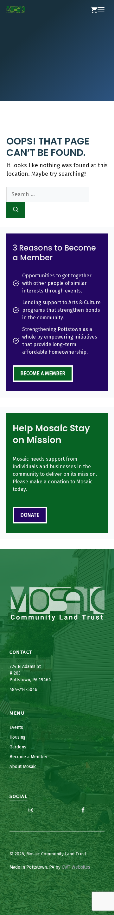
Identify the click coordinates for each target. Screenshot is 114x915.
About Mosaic (23, 766)
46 (34, 689)
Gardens (18, 747)
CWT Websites (76, 867)
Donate (29, 515)
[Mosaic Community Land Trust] (15, 10)
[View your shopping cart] (94, 10)
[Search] (15, 210)
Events (16, 727)
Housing (18, 737)
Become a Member (42, 373)
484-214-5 (20, 689)
